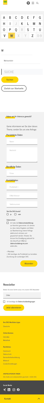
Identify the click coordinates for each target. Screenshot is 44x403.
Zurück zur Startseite (13, 88)
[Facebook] (18, 389)
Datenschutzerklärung (26, 222)
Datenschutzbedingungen (26, 301)
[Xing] (4, 389)
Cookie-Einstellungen (10, 363)
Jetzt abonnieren (13, 307)
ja (10, 214)
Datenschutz (11, 219)
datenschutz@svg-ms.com (19, 243)
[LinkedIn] (9, 389)
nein (19, 214)
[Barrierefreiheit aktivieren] (28, 3)
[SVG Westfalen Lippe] (5, 2)
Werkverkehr (8, 60)
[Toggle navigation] (33, 3)
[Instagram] (13, 389)
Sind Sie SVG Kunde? (14, 211)
